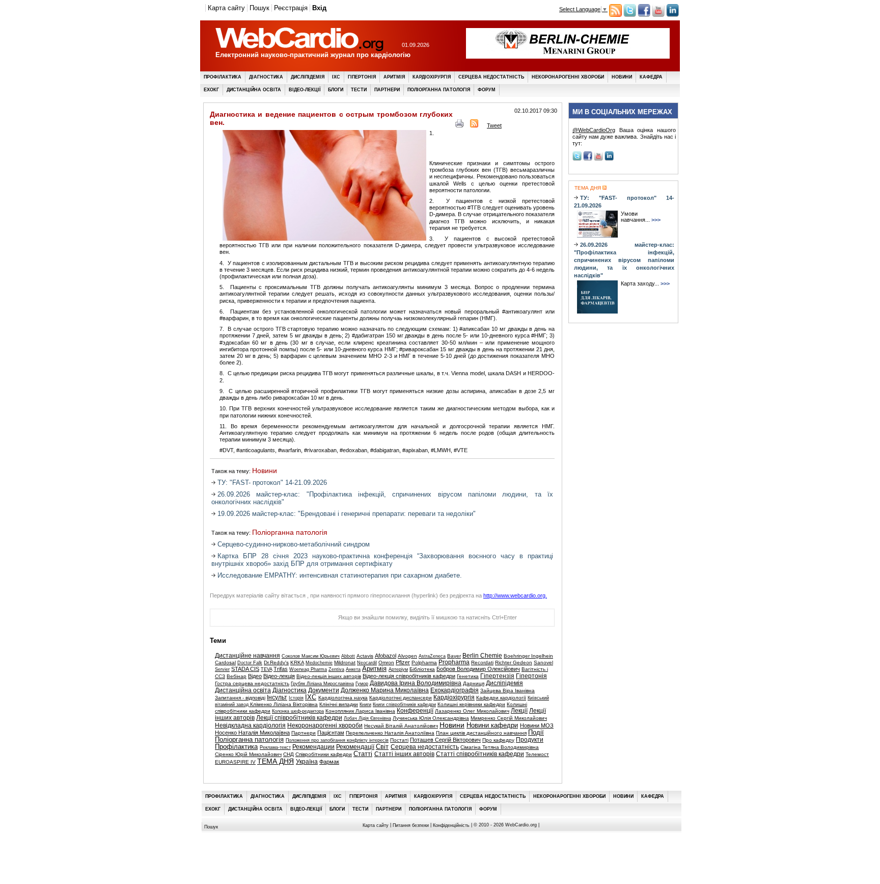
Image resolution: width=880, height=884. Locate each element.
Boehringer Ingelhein (528, 656)
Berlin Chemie (482, 656)
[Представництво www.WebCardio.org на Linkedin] (672, 15)
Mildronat (344, 662)
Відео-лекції (304, 89)
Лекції (519, 710)
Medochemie (319, 662)
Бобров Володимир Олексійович (478, 669)
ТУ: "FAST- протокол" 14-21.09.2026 (272, 482)
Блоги (335, 89)
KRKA (297, 662)
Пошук (259, 8)
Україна (307, 762)
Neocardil (367, 662)
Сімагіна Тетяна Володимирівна (499, 747)
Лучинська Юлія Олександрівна (431, 718)
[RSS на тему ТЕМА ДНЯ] (604, 188)
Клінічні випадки (338, 704)
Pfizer (403, 662)
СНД (288, 754)
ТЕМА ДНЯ (275, 761)
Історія (296, 697)
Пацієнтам (330, 733)
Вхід (319, 8)
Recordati (482, 662)
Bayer (454, 656)
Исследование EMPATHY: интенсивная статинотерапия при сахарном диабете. (339, 575)
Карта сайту (226, 8)
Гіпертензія (497, 676)
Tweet (494, 125)
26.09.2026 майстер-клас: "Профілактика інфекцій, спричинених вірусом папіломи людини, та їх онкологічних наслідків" (624, 260)
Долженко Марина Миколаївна (385, 690)
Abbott (348, 656)
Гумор (361, 683)
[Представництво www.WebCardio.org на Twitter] (629, 15)
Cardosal (225, 662)
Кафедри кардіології (501, 697)
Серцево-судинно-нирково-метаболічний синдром (293, 544)
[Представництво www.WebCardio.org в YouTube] (658, 15)
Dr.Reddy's (276, 662)
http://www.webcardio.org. (515, 595)
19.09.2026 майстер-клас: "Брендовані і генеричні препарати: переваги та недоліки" (346, 513)
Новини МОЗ (537, 725)
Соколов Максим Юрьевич (311, 656)
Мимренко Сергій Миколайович (509, 718)
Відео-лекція (279, 676)
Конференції (415, 711)
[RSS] (474, 125)
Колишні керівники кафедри (471, 704)
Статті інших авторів (404, 754)
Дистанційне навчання (247, 655)
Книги (365, 704)
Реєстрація (291, 8)
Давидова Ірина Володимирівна (415, 683)
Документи (323, 690)
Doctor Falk (249, 662)
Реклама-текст (275, 747)
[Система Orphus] (261, 620)
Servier (222, 669)
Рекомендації (355, 746)
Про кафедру (498, 740)
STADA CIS (245, 669)
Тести (359, 89)
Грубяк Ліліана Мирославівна (322, 683)
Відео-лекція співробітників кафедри (409, 676)
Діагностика (266, 77)
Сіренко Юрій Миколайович (248, 754)
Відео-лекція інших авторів (328, 676)
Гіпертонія (362, 77)
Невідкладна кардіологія (250, 725)
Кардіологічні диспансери (400, 697)
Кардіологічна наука (343, 697)
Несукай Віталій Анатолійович (401, 726)
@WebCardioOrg (593, 130)
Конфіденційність (451, 824)
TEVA (266, 669)
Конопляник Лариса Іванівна (360, 711)
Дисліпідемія (307, 77)
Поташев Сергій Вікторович (445, 740)
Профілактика (222, 77)
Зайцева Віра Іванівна (507, 690)
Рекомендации (313, 746)
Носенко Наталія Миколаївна (252, 733)
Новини (622, 77)
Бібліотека (422, 669)
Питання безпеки (411, 824)
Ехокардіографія (454, 690)
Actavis (364, 656)
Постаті (399, 740)
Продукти (529, 740)
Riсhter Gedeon (513, 662)
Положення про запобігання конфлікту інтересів (337, 740)
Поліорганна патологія (438, 89)
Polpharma (424, 662)
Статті (362, 754)
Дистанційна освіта (254, 89)
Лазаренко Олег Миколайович (472, 711)
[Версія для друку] (459, 125)
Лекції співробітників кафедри (299, 717)
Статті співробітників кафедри (480, 754)
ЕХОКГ (211, 89)
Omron (386, 662)
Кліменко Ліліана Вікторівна (284, 704)
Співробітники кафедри (323, 754)
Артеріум (398, 669)
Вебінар (236, 676)
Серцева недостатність (491, 77)
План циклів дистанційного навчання (481, 733)
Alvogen (407, 656)
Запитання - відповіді (240, 697)
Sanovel (543, 662)
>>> (656, 220)
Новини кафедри (492, 725)
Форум (487, 89)
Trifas (280, 669)
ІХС (336, 77)
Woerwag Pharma (308, 669)
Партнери (387, 89)
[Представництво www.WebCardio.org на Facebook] (644, 15)
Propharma (454, 662)
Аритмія (394, 77)
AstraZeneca (432, 656)
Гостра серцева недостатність (252, 683)
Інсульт (277, 697)
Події (536, 732)
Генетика (468, 676)
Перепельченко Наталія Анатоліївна (390, 733)
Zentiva (336, 669)
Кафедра (651, 77)
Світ (382, 746)
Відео (255, 676)
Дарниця (473, 683)
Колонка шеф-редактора (298, 711)
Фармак (329, 762)
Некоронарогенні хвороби (568, 77)
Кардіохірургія (432, 77)
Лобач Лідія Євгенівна (367, 718)
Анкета (353, 669)
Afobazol (385, 656)
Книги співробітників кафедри (404, 704)
